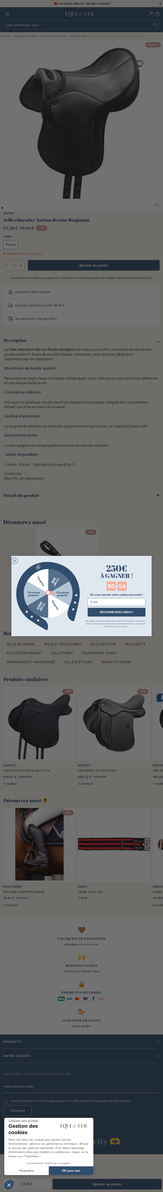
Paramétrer (26, 1170)
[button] (9, 1185)
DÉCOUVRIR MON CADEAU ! (116, 612)
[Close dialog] (14, 561)
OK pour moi (71, 1170)
